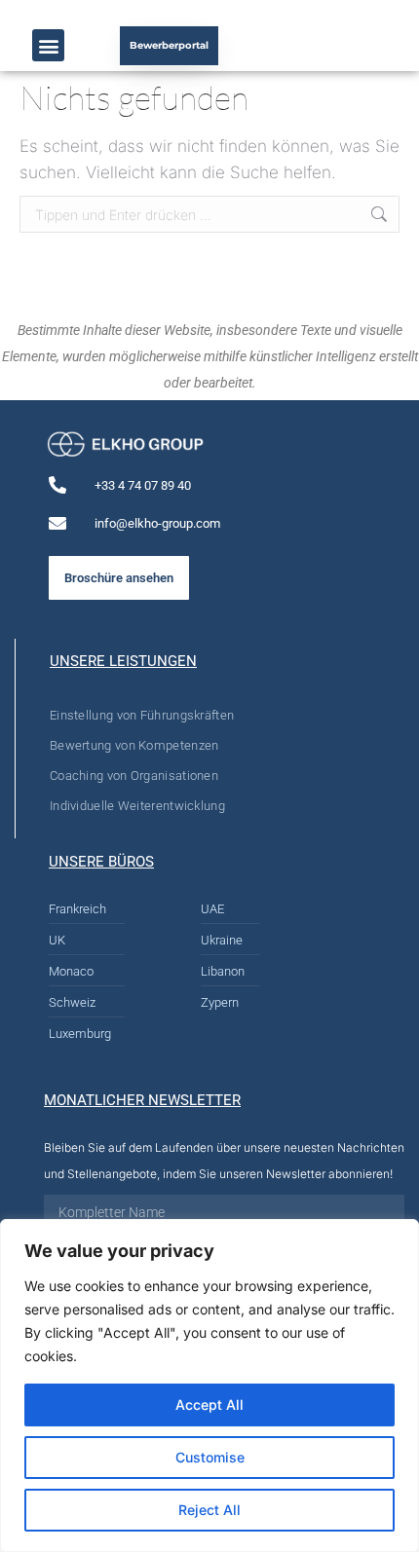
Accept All (209, 1404)
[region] (209, 1385)
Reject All (209, 1509)
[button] (48, 45)
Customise (210, 1457)
